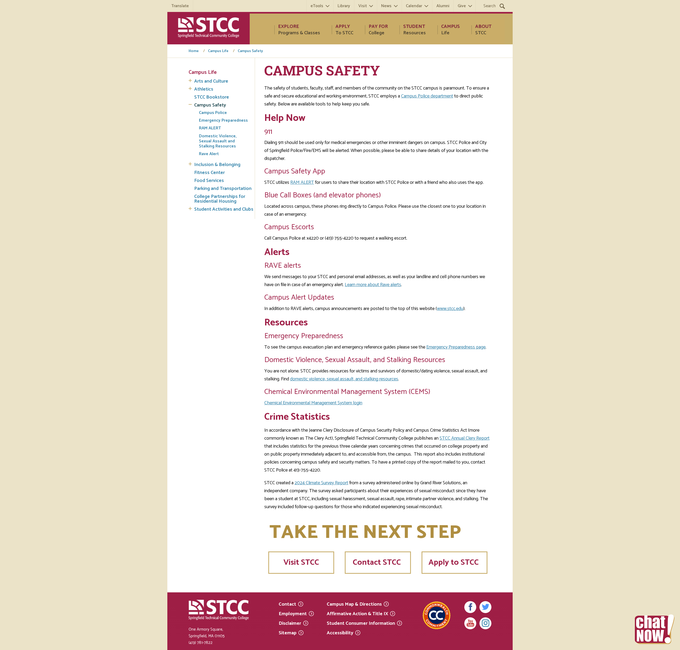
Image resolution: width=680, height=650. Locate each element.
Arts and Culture (211, 81)
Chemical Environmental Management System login (313, 403)
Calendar (414, 6)
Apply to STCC (454, 562)
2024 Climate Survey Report (321, 483)
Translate (180, 6)
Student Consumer (361, 623)
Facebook (470, 607)
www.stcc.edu (450, 309)
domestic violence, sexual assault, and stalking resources (344, 379)
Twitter (485, 607)
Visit (362, 6)
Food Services (209, 181)
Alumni (442, 6)
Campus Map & (354, 604)
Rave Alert (209, 153)
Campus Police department (427, 96)
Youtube (470, 623)
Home (194, 51)
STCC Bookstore (211, 97)
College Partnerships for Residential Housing (219, 199)
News (386, 6)
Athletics (203, 89)
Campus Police (213, 112)
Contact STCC (378, 562)
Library (344, 6)
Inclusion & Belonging (217, 165)
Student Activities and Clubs (223, 209)
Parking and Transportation (223, 189)
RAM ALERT (210, 128)
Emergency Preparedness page (456, 347)
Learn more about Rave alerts (373, 285)
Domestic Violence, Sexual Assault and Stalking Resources (217, 141)
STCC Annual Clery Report (465, 438)
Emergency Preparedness (223, 120)
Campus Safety (250, 51)
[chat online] (655, 629)
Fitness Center (209, 173)
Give (462, 6)
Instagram (485, 623)
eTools (317, 6)
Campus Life (218, 51)
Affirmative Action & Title (357, 613)
